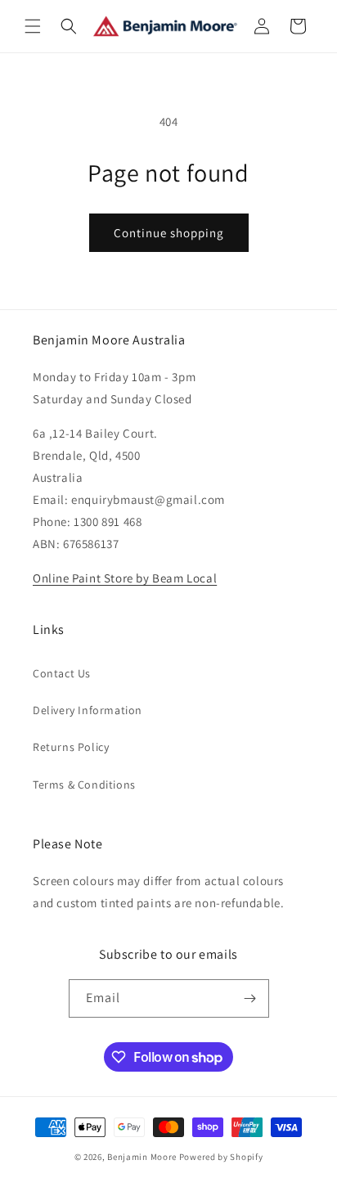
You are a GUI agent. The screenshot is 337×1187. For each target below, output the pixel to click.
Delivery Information (87, 710)
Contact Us (62, 673)
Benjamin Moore (142, 1156)
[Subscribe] (250, 998)
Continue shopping (169, 233)
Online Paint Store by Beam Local (125, 578)
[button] (33, 26)
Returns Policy (71, 747)
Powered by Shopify (221, 1156)
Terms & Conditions (84, 784)
